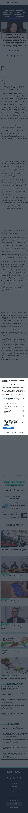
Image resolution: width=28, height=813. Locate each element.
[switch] (23, 406)
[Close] (25, 380)
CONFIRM (8, 427)
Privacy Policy (21, 432)
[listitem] (14, 403)
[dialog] (14, 406)
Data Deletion (6, 432)
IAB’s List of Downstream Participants (15, 399)
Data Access (14, 432)
